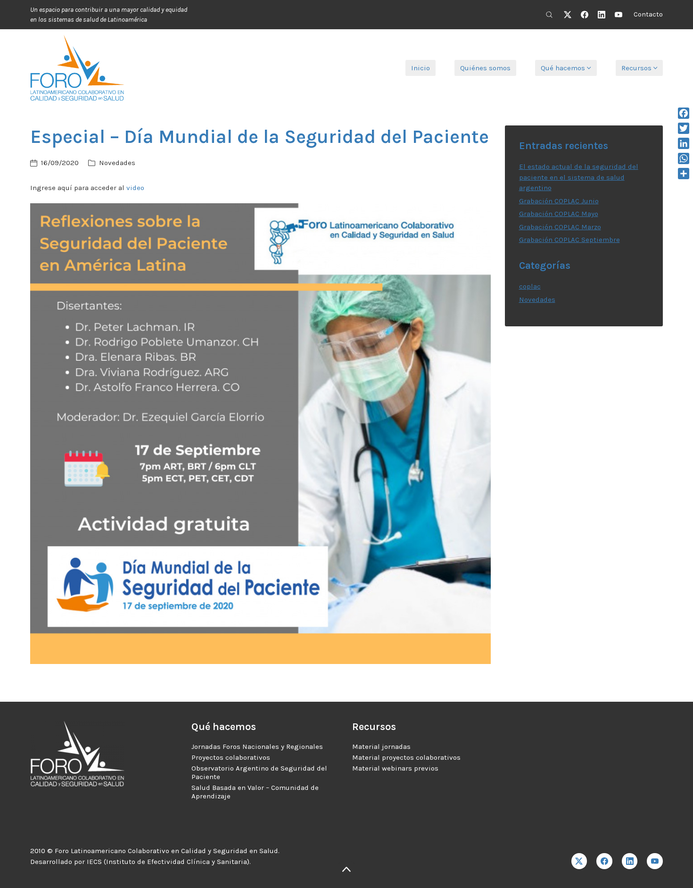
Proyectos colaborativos (230, 757)
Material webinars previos (395, 768)
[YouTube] (618, 14)
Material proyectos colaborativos (406, 757)
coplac (530, 286)
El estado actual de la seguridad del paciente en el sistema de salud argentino (578, 177)
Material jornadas (381, 746)
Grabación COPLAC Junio (559, 201)
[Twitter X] (567, 14)
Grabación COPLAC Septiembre (569, 239)
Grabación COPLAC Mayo (558, 213)
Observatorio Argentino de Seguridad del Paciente (259, 772)
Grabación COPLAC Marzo (560, 227)
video (135, 187)
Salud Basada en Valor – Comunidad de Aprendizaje (255, 791)
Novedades (117, 162)
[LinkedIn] (601, 14)
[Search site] (549, 14)
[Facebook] (584, 14)
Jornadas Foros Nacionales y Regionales (257, 746)
